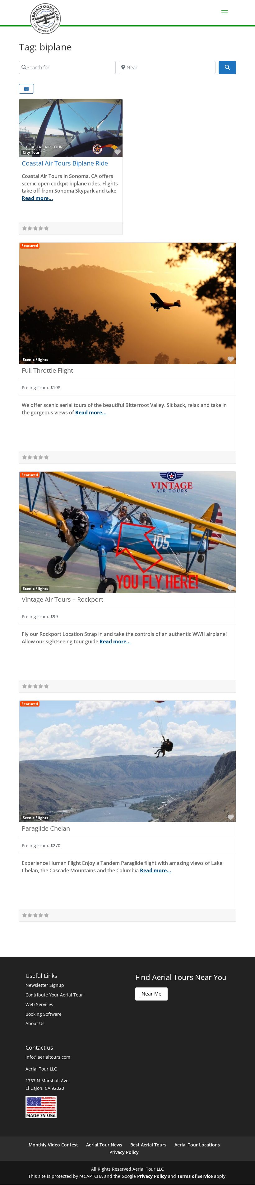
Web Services (39, 1004)
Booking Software (44, 1014)
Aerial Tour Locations (197, 1145)
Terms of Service (195, 1176)
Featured (29, 245)
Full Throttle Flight (47, 370)
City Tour (31, 152)
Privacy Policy (124, 1152)
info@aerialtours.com (48, 1057)
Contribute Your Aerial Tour (54, 995)
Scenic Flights (35, 359)
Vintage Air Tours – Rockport (62, 599)
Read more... (37, 198)
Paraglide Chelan (46, 828)
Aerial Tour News (104, 1145)
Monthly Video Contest (53, 1145)
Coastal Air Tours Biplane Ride (65, 163)
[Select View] (26, 89)
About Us (35, 1023)
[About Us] (41, 1116)
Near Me (151, 993)
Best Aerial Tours (148, 1145)
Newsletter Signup (45, 985)
